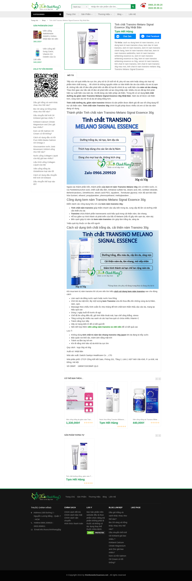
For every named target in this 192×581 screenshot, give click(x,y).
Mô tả (70, 75)
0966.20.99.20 (155, 5)
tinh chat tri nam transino (125, 64)
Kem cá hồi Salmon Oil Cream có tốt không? (117, 559)
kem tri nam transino (132, 48)
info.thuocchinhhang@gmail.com (51, 529)
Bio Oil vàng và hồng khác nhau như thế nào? (118, 525)
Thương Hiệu (104, 14)
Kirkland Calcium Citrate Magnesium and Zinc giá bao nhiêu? (44, 124)
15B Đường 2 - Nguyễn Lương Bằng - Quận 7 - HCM (47, 516)
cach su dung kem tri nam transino (138, 42)
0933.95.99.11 (155, 8)
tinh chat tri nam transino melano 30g (143, 66)
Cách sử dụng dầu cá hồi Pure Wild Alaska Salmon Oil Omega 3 (44, 140)
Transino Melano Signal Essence (129, 69)
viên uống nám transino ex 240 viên (104, 327)
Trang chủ (34, 20)
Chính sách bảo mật (73, 515)
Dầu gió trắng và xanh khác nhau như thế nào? (118, 515)
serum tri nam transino (149, 61)
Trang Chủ (71, 14)
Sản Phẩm (86, 14)
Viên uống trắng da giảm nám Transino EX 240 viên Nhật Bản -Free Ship (91, 419)
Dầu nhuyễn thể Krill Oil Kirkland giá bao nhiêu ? (118, 535)
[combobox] (80, 7)
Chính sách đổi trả (72, 512)
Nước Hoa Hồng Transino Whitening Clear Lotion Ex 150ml (120, 419)
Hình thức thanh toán (73, 523)
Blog (119, 14)
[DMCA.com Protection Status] (96, 532)
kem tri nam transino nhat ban (138, 50)
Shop (44, 20)
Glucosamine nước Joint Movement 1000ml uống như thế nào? (44, 149)
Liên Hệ (132, 14)
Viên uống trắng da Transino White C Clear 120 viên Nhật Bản (154, 419)
